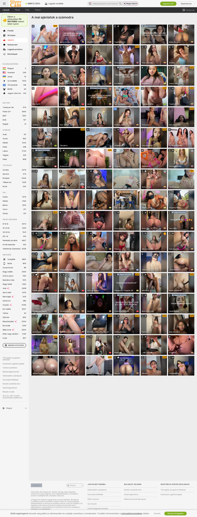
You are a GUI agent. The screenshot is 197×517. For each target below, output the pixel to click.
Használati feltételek (10, 380)
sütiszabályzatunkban (131, 513)
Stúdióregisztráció (10, 388)
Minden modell (8, 392)
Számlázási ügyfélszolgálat (13, 364)
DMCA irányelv (93, 499)
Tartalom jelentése (10, 368)
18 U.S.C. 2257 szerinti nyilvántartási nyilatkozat (12, 397)
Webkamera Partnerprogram (135, 499)
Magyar (73, 485)
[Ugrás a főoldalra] (16, 3)
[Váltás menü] (4, 3)
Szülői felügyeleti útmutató (98, 509)
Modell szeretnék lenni (11, 384)
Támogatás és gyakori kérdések (11, 359)
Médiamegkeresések (11, 372)
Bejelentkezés (186, 4)
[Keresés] (120, 3)
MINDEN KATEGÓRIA (16, 345)
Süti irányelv (92, 504)
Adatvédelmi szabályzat (12, 376)
